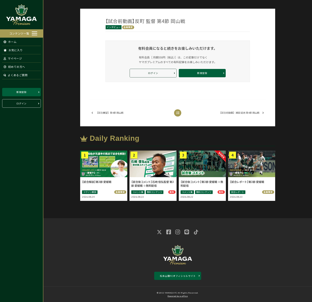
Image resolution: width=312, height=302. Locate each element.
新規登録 (21, 92)
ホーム (12, 42)
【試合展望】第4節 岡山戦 (110, 112)
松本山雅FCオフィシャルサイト (178, 276)
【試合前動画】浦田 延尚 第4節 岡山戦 (239, 112)
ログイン (21, 103)
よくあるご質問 (17, 75)
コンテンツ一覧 (19, 33)
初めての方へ (16, 67)
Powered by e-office (178, 296)
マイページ (14, 58)
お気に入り (15, 50)
